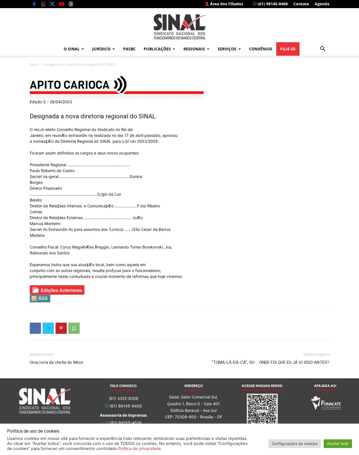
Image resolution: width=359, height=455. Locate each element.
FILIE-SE (288, 48)
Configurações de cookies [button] (294, 443)
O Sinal (72, 48)
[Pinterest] (61, 328)
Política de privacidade (139, 448)
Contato (301, 3)
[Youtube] (61, 4)
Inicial (34, 64)
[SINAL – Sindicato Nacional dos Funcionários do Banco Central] (179, 26)
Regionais (194, 48)
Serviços (227, 48)
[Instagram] (43, 4)
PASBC (129, 48)
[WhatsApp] (74, 328)
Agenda (322, 3)
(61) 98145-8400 (272, 3)
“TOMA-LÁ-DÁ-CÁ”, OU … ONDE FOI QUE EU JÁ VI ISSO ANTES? (270, 362)
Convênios (260, 48)
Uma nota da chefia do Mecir (56, 362)
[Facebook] (34, 4)
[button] (322, 49)
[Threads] (71, 4)
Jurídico (101, 48)
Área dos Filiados (226, 3)
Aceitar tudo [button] (338, 443)
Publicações (157, 48)
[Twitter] (52, 4)
